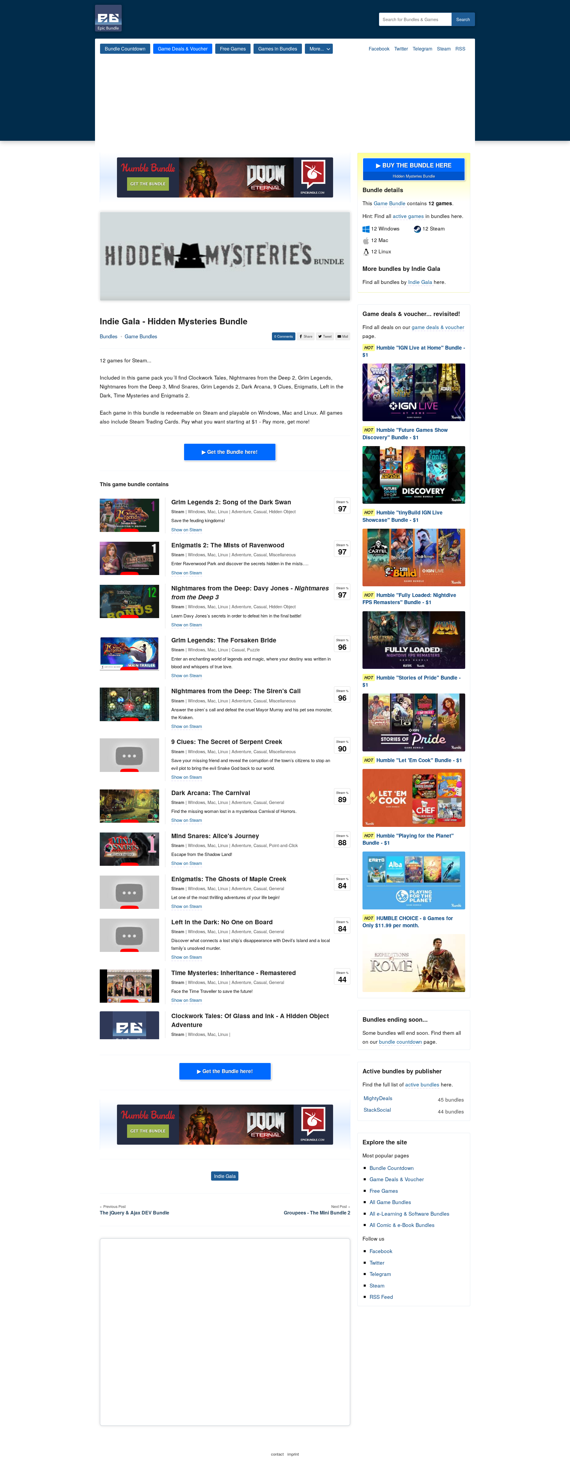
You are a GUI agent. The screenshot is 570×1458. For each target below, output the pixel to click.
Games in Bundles (277, 48)
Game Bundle (390, 203)
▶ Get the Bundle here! (230, 451)
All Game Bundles (390, 1202)
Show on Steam (186, 529)
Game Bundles (141, 336)
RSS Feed (381, 1296)
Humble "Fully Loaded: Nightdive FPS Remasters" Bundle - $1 (409, 599)
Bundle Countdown (125, 48)
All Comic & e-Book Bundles (402, 1224)
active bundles (422, 1084)
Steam (444, 48)
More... (317, 48)
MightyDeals (414, 1098)
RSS (460, 48)
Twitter (401, 48)
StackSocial (414, 1110)
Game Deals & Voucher (183, 48)
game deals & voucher (438, 327)
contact (277, 1454)
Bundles (109, 336)
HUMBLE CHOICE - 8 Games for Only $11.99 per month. (407, 921)
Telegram (422, 48)
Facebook (379, 48)
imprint (293, 1454)
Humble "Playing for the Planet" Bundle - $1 (408, 839)
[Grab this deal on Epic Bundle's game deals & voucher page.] (413, 392)
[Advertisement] (285, 108)
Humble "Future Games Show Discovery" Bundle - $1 (405, 433)
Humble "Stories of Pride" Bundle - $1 (411, 681)
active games (408, 215)
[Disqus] (225, 1331)
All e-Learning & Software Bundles (409, 1213)
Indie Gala (225, 1176)
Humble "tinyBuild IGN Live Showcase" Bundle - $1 (402, 516)
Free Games (233, 48)
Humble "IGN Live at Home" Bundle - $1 (413, 351)
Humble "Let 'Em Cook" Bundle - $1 (419, 760)
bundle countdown (400, 1041)
